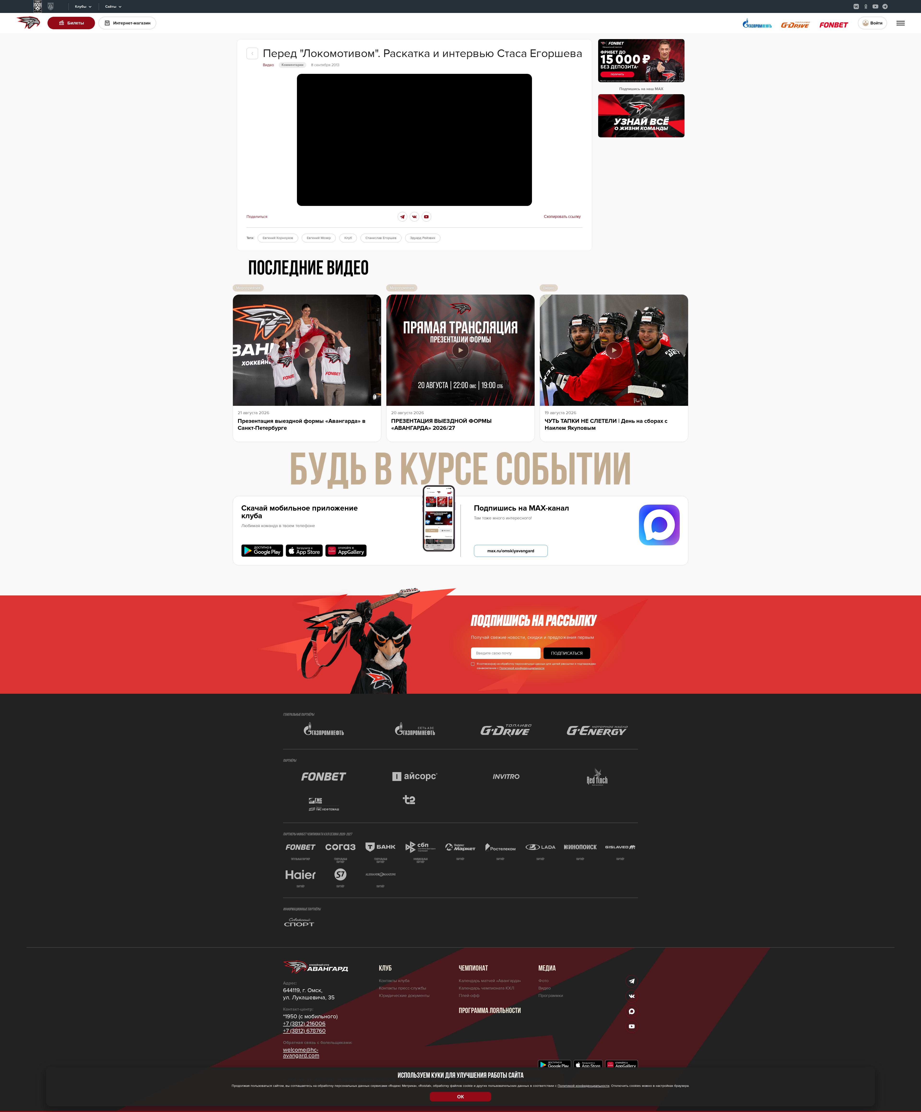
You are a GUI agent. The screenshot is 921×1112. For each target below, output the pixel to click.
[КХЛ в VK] (856, 6)
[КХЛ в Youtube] (875, 6)
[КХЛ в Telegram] (885, 6)
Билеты (75, 23)
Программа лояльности (490, 1011)
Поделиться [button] (257, 217)
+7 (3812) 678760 (304, 1031)
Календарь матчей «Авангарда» (490, 980)
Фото (543, 980)
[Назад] (252, 53)
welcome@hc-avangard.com (301, 1053)
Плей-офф (469, 995)
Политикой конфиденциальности (521, 668)
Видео (544, 988)
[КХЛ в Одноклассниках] (866, 6)
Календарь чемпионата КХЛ (486, 988)
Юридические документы (404, 995)
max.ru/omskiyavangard (510, 550)
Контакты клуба (394, 980)
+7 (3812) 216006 (304, 1024)
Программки (550, 995)
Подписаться (567, 653)
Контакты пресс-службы (402, 988)
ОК (460, 1096)
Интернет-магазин (131, 23)
